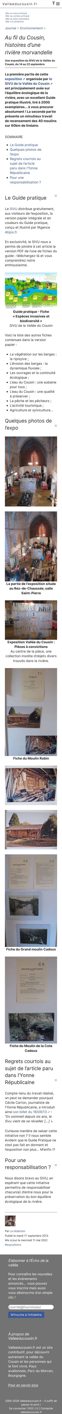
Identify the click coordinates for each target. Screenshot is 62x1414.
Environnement (31, 28)
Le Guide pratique (24, 145)
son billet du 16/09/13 (30, 1112)
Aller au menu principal (16, 13)
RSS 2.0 (33, 1408)
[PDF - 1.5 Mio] (31, 290)
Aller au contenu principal (17, 16)
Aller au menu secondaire (17, 19)
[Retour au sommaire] (56, 195)
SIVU (13, 209)
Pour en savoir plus (23, 1385)
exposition (13, 79)
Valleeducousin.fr (20, 4)
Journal (10, 28)
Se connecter (17, 1408)
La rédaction (17, 1231)
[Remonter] (53, 2)
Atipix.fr (11, 232)
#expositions (13, 1244)
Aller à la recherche (14, 21)
